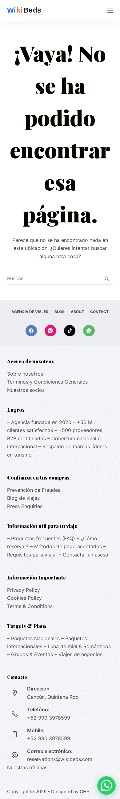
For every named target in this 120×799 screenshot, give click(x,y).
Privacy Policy (23, 590)
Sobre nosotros (25, 374)
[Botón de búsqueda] (107, 278)
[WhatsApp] (89, 331)
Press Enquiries (24, 506)
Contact (99, 311)
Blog (59, 311)
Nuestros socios (26, 390)
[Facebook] (31, 331)
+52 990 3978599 (48, 718)
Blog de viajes (23, 498)
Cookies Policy (24, 598)
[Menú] (110, 10)
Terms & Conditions (30, 606)
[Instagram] (50, 331)
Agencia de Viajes (29, 311)
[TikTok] (70, 331)
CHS (85, 791)
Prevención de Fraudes (33, 490)
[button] (106, 785)
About (77, 311)
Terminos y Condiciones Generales (47, 382)
